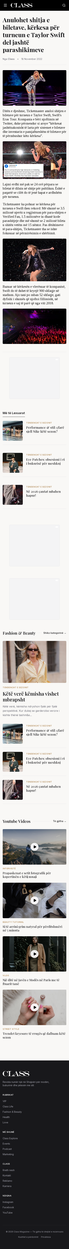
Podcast (7, 1149)
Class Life (8, 1106)
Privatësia (46, 1237)
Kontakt (7, 1175)
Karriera (7, 1186)
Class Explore (10, 1138)
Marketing (8, 1154)
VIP (4, 1101)
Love (5, 1122)
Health (6, 1117)
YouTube (8, 1212)
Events (6, 1143)
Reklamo (7, 1180)
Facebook (8, 1207)
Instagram (8, 1202)
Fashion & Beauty (12, 1111)
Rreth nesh (9, 1170)
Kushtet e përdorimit (28, 1237)
